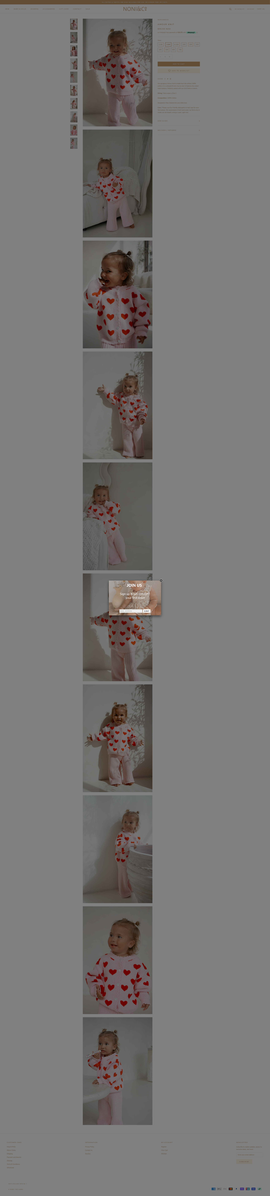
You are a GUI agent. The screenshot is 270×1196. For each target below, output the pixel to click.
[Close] (161, 580)
